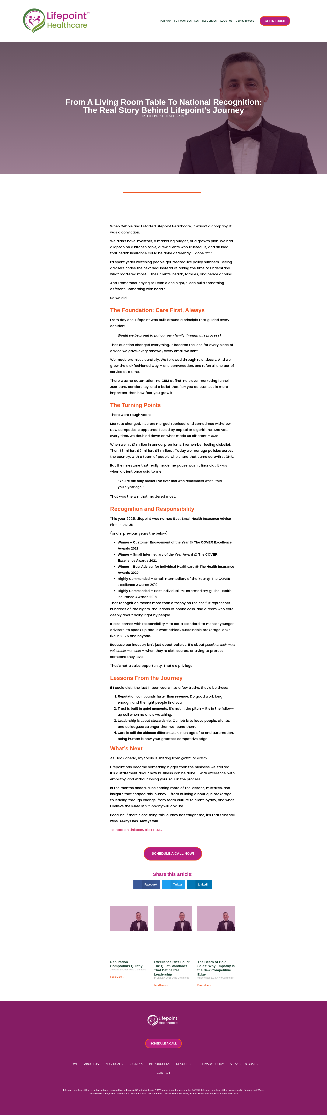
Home (73, 1064)
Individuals (114, 1064)
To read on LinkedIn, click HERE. (136, 829)
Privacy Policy (212, 1064)
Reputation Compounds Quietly (126, 964)
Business (136, 1064)
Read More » (117, 977)
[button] (146, 884)
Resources (209, 21)
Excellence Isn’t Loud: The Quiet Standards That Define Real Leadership (172, 968)
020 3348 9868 (245, 21)
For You (165, 21)
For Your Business (186, 21)
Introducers (159, 1064)
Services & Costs (244, 1064)
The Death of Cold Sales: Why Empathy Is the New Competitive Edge (216, 968)
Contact (163, 1072)
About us (226, 21)
